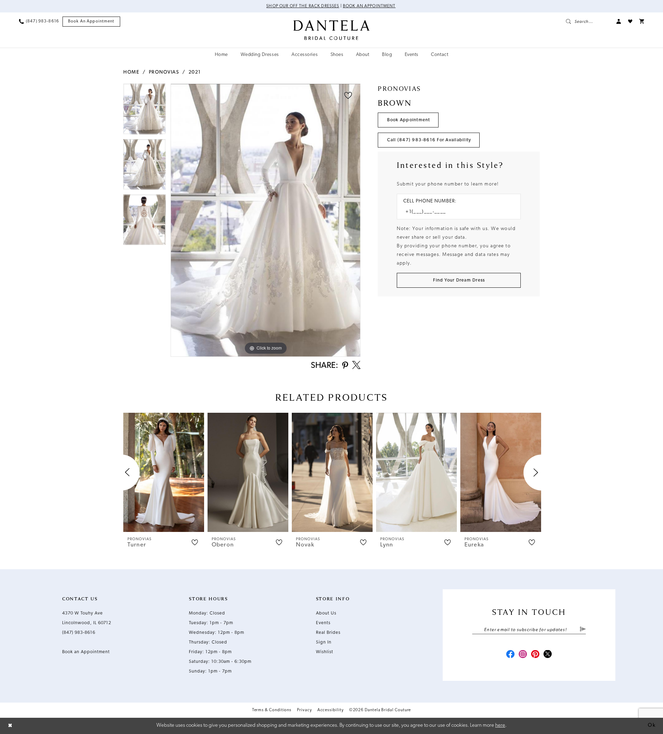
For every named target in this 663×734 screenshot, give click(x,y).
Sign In (324, 642)
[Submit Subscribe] (582, 629)
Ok (651, 725)
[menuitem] (39, 21)
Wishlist (324, 652)
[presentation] (163, 472)
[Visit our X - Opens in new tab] (548, 655)
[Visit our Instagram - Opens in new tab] (523, 655)
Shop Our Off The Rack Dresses (302, 6)
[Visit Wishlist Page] (630, 21)
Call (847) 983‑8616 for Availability (429, 140)
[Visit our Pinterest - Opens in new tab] (535, 655)
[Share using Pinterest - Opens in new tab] (345, 366)
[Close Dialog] (10, 726)
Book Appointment (408, 120)
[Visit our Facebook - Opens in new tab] (510, 655)
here (500, 725)
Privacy (304, 710)
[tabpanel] (144, 111)
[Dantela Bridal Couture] (332, 30)
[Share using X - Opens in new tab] (356, 366)
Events (323, 623)
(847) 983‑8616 (78, 632)
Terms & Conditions (272, 710)
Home (131, 72)
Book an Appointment (369, 6)
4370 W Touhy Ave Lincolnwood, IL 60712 (86, 618)
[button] (619, 21)
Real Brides (328, 632)
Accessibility (330, 710)
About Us (326, 613)
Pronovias (164, 72)
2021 (195, 72)
